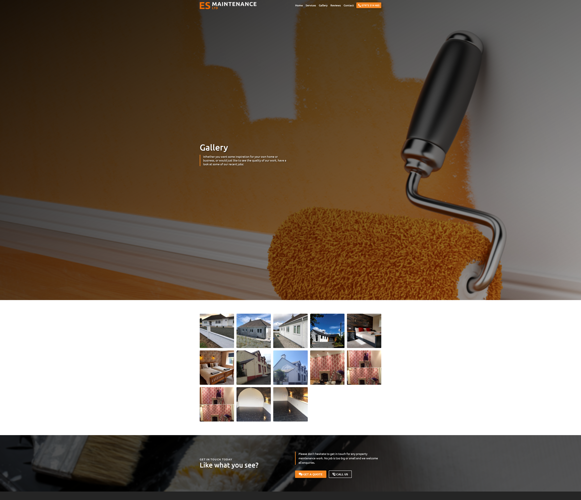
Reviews (335, 5)
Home (299, 5)
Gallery (323, 5)
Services (311, 5)
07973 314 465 (370, 5)
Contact (349, 5)
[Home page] (225, 5)
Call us (341, 474)
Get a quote (312, 474)
